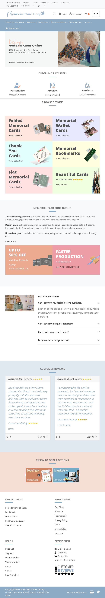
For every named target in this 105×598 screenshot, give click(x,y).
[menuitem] (15, 22)
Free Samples (11, 575)
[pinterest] (45, 6)
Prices (55, 3)
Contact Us (62, 556)
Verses (8, 570)
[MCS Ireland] (25, 14)
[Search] (54, 14)
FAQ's (8, 566)
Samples (45, 3)
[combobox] (96, 14)
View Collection (16, 135)
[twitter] (39, 6)
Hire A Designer (13, 233)
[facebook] (34, 6)
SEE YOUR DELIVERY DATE (68, 267)
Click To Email (64, 548)
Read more (10, 241)
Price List (9, 548)
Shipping (65, 3)
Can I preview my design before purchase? (60, 303)
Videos (26, 3)
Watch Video (62, 184)
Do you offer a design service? (53, 340)
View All (41, 436)
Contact (25, 6)
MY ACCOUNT (12, 6)
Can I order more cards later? (53, 332)
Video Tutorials (12, 562)
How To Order (13, 3)
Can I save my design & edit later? (55, 323)
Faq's (35, 3)
